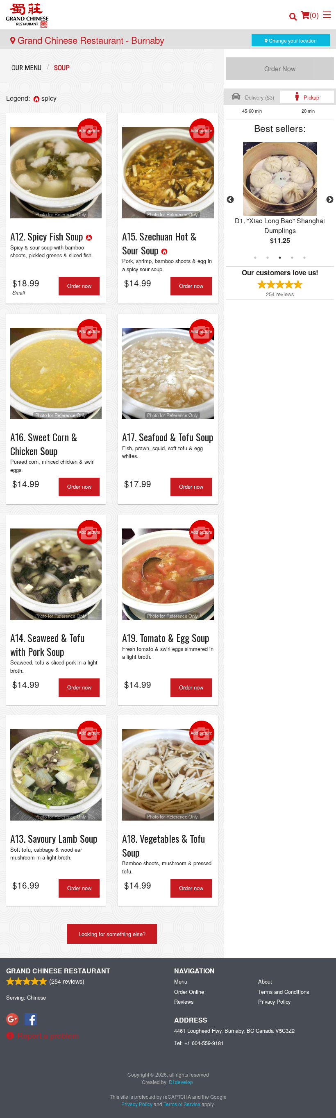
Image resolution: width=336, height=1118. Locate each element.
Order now (79, 286)
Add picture (89, 131)
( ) (314, 14)
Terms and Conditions (283, 992)
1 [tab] (255, 258)
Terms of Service (181, 1103)
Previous (230, 200)
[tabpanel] (280, 200)
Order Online (189, 992)
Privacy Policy (274, 1001)
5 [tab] (304, 258)
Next (330, 200)
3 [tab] (280, 258)
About (265, 981)
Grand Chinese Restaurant (58, 970)
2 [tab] (267, 258)
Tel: (199, 1043)
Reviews (183, 1001)
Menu (180, 981)
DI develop (181, 1081)
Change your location (292, 40)
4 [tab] (292, 258)
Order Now (280, 68)
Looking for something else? (112, 934)
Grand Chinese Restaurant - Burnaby (89, 39)
